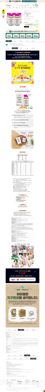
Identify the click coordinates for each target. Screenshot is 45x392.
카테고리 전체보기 (9, 7)
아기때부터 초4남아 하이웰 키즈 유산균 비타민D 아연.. (11, 383)
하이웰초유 (17, 7)
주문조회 (33, 383)
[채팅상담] (44, 391)
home (6, 9)
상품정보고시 (21, 48)
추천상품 (27, 48)
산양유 (19, 7)
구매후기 (9, 48)
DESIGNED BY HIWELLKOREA (15, 390)
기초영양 (9, 9)
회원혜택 (34, 7)
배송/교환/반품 (33, 48)
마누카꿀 (22, 7)
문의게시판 (33, 384)
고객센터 (37, 7)
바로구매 (26, 26)
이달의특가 (31, 7)
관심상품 (37, 26)
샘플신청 (37, 383)
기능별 (7, 9)
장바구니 (32, 26)
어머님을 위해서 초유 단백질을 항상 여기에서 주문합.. (10, 382)
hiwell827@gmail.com (21, 388)
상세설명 (15, 48)
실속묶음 (25, 7)
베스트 (14, 7)
